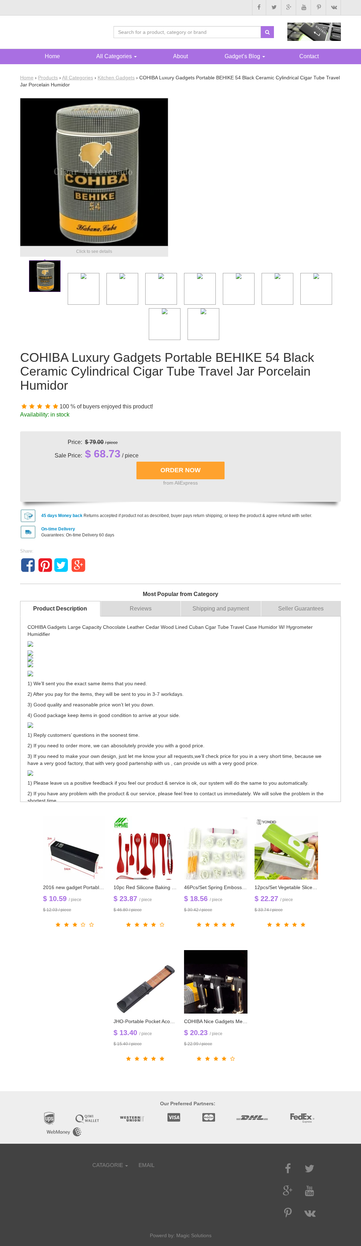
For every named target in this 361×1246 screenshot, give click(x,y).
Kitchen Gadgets (116, 77)
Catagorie (108, 1165)
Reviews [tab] (141, 609)
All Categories (77, 77)
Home (26, 77)
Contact (309, 56)
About (180, 56)
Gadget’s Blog (243, 56)
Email (146, 1165)
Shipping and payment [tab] (220, 609)
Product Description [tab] (60, 609)
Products (48, 77)
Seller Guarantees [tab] (301, 609)
